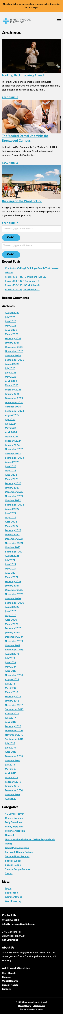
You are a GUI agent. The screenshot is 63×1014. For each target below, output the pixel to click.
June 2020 (10, 611)
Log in (8, 888)
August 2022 (12, 509)
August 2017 (12, 713)
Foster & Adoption (15, 830)
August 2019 (12, 653)
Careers (6, 989)
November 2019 (14, 641)
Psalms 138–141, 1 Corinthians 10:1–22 (25, 276)
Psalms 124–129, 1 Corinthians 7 (22, 289)
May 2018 (10, 688)
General (9, 835)
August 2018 (12, 679)
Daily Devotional (13, 822)
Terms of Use (39, 1006)
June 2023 (10, 466)
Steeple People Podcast (18, 869)
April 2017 (11, 722)
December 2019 (14, 636)
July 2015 (10, 764)
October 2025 (13, 355)
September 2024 (14, 410)
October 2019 (12, 645)
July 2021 (10, 560)
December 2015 (14, 756)
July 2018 (10, 683)
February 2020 (13, 628)
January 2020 (12, 632)
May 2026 (10, 325)
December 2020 (14, 589)
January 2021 (12, 585)
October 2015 (12, 760)
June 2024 (10, 423)
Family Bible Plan (14, 826)
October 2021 (12, 547)
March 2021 (11, 577)
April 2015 (11, 773)
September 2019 (14, 649)
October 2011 (12, 794)
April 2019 (11, 670)
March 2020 (12, 624)
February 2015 (13, 781)
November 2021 (14, 543)
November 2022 (14, 496)
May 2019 (10, 666)
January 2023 (12, 487)
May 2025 (10, 376)
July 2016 (10, 743)
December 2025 (14, 347)
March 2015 (11, 777)
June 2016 (10, 747)
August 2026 (12, 312)
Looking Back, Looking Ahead (23, 75)
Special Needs (13, 864)
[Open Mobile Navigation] (59, 20)
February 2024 (13, 440)
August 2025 (12, 364)
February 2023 (13, 483)
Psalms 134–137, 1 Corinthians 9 (22, 281)
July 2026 (10, 317)
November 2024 (14, 402)
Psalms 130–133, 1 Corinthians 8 (22, 285)
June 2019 (10, 662)
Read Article (10, 97)
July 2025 (10, 368)
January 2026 (12, 342)
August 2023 (12, 462)
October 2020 (13, 598)
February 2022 (13, 530)
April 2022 (11, 521)
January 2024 (12, 445)
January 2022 (12, 534)
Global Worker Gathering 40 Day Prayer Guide (30, 839)
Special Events (13, 860)
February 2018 (13, 696)
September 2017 (14, 709)
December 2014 (14, 790)
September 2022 (14, 504)
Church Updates (14, 818)
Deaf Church (8, 973)
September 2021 (14, 551)
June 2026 (10, 321)
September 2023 (14, 457)
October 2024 (13, 406)
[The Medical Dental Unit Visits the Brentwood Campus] (31, 116)
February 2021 (13, 581)
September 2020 (14, 602)
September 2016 (14, 739)
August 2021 (12, 555)
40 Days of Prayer (14, 813)
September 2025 (14, 359)
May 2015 (10, 768)
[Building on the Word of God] (31, 181)
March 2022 (12, 526)
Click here (8, 4)
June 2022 (10, 513)
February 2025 (13, 389)
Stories (9, 873)
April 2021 (11, 572)
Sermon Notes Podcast (17, 856)
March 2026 (12, 334)
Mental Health (10, 981)
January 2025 (12, 393)
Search (11, 237)
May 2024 (10, 427)
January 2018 (12, 700)
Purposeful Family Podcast (19, 852)
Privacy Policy (24, 1006)
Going (8, 843)
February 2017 (13, 726)
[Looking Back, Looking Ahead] (31, 55)
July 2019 (10, 658)
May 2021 (10, 568)
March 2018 (11, 692)
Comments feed (13, 896)
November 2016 (14, 734)
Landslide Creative (34, 1009)
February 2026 (13, 338)
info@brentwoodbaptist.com (18, 924)
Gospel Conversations (17, 847)
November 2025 (14, 351)
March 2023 (12, 479)
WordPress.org (13, 901)
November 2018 (14, 675)
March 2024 (12, 436)
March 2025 (12, 385)
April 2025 (11, 381)
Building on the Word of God (22, 201)
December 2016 (14, 730)
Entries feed (11, 892)
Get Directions (10, 940)
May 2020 (10, 615)
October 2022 (13, 500)
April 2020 (11, 619)
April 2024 (11, 432)
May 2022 (10, 517)
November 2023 (14, 449)
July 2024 (10, 419)
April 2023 (11, 474)
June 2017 (10, 717)
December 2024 (14, 398)
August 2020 (12, 606)
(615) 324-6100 (10, 920)
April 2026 (11, 330)
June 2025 (10, 372)
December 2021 (14, 538)
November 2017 (14, 705)
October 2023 (13, 453)
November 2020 (14, 594)
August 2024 (12, 415)
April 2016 (11, 751)
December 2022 (14, 491)
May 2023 (10, 470)
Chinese (6, 977)
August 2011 (12, 798)
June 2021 (10, 564)
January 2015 (12, 785)
